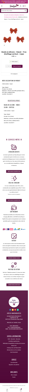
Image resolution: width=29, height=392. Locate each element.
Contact (14, 359)
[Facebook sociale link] (10, 310)
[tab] (14, 100)
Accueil (6, 15)
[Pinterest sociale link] (15, 310)
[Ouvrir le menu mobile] (1, 6)
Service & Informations (14, 336)
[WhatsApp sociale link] (18, 310)
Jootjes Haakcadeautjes (14, 313)
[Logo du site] (14, 6)
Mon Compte (14, 372)
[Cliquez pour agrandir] (4, 45)
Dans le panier (17, 66)
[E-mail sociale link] (13, 310)
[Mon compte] (20, 6)
